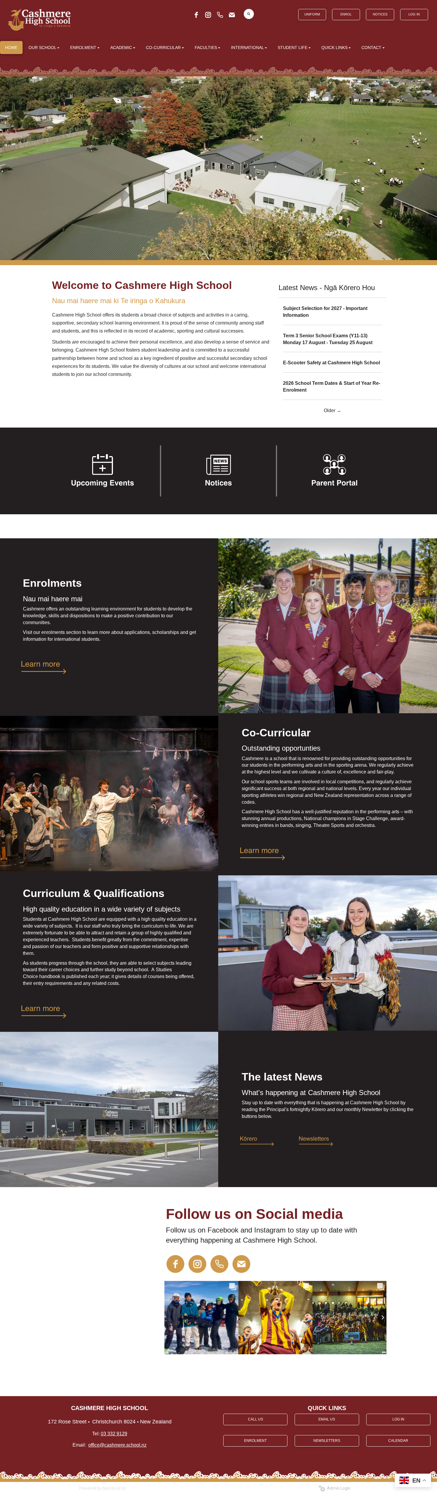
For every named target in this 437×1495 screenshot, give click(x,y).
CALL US (255, 1419)
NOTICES (380, 14)
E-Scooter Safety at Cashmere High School (331, 362)
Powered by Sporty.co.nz (102, 1488)
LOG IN (414, 14)
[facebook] (196, 15)
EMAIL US (326, 1419)
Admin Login (337, 1488)
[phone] (220, 15)
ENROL (346, 14)
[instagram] (208, 15)
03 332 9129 (114, 1433)
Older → (332, 410)
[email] (232, 15)
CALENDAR (398, 1441)
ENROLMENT (255, 1441)
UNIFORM (312, 14)
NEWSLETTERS (326, 1441)
